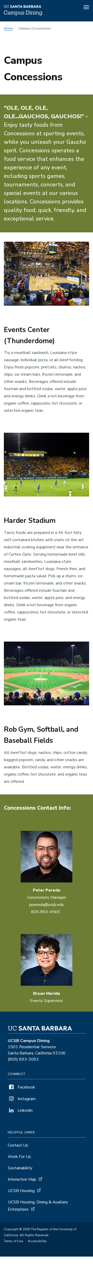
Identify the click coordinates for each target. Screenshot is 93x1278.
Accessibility (37, 1241)
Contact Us (18, 1145)
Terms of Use (13, 1241)
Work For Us (19, 1156)
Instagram (26, 1099)
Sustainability (20, 1168)
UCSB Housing (21, 1191)
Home (8, 28)
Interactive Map (22, 1179)
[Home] (23, 14)
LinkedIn (25, 1110)
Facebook (26, 1087)
